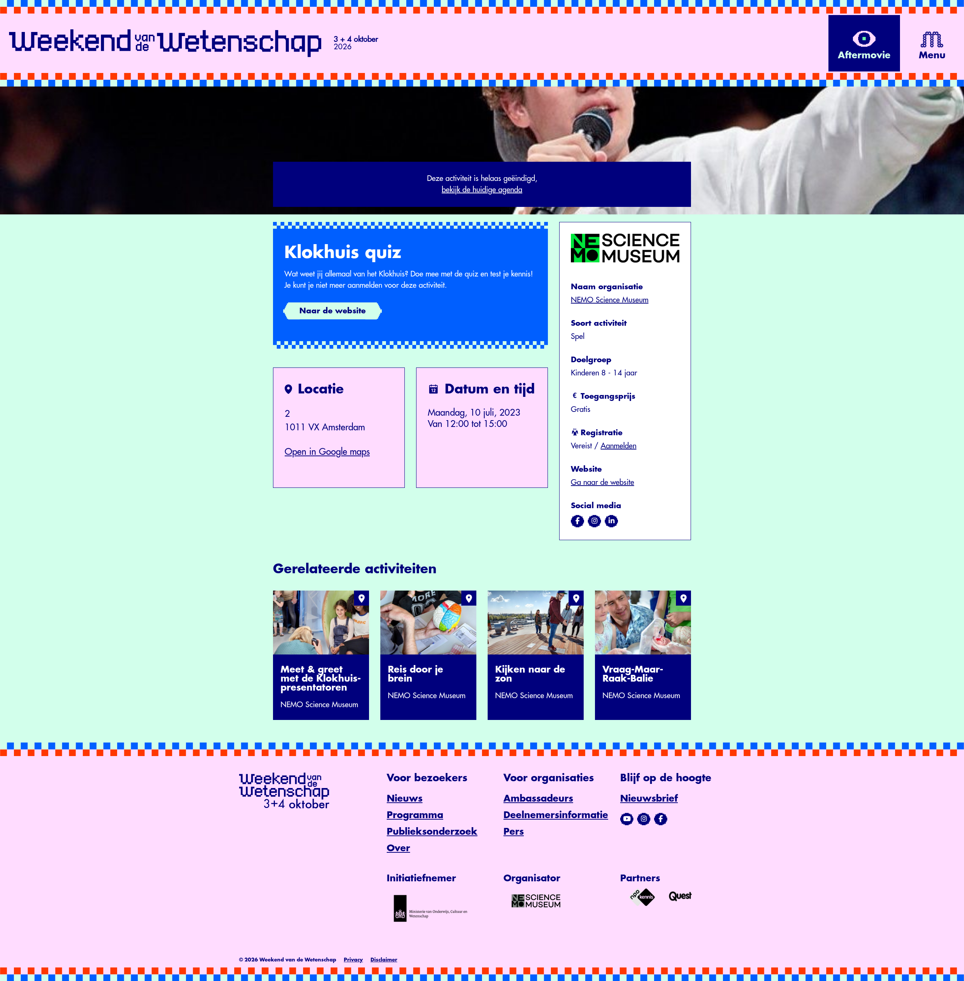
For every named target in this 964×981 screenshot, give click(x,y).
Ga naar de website (602, 482)
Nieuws (405, 798)
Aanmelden (618, 446)
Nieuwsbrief (649, 798)
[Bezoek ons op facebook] (577, 520)
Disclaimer (384, 959)
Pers (513, 831)
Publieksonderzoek (432, 831)
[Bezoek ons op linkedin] (611, 520)
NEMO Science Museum (609, 300)
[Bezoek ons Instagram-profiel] (643, 818)
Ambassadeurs (538, 798)
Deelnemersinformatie (555, 815)
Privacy (353, 959)
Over (398, 848)
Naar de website (332, 311)
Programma (415, 815)
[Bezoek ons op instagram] (594, 520)
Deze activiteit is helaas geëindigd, (482, 184)
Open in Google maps (327, 451)
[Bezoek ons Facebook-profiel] (660, 818)
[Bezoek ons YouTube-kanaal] (626, 818)
